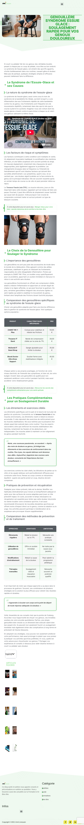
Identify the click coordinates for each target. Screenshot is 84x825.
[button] (62, 4)
